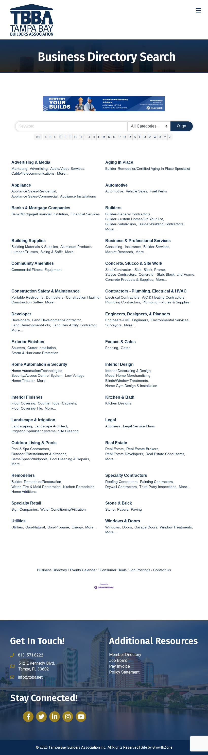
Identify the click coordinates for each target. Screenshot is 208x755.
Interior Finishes (27, 397)
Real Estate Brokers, (142, 449)
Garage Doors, (146, 527)
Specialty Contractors (126, 475)
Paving (136, 509)
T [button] (140, 136)
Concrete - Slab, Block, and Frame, (167, 274)
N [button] (109, 136)
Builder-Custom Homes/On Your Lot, (134, 219)
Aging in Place (119, 162)
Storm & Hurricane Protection (34, 353)
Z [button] (170, 136)
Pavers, (123, 509)
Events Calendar (83, 570)
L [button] (99, 136)
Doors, (127, 527)
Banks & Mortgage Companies (40, 208)
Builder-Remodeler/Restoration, (36, 482)
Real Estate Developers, (124, 454)
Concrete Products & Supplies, (129, 280)
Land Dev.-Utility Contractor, (75, 325)
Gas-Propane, (58, 527)
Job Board (118, 660)
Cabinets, (69, 403)
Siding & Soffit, (52, 252)
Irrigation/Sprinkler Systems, (34, 431)
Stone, (110, 509)
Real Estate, (115, 449)
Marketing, (19, 169)
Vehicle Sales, (137, 191)
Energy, (78, 527)
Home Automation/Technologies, (37, 371)
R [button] (130, 136)
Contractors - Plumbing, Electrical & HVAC (146, 291)
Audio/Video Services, (67, 169)
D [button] (60, 136)
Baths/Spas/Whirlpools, (29, 459)
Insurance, (133, 247)
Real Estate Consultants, (165, 454)
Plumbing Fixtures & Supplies (166, 302)
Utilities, (17, 527)
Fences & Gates (120, 342)
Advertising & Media (30, 162)
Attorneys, (113, 426)
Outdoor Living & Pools (34, 443)
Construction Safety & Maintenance (45, 291)
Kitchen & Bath (119, 397)
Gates (125, 348)
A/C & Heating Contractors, (163, 297)
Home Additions (24, 492)
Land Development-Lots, (31, 325)
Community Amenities (32, 263)
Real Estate (116, 443)
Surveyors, (114, 325)
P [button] (119, 136)
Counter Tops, (49, 403)
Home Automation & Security (39, 364)
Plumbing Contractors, (123, 302)
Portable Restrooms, (27, 297)
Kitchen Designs (118, 403)
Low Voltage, (75, 376)
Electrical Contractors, (123, 297)
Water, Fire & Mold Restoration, (36, 487)
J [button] (89, 136)
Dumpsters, (55, 297)
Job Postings (140, 570)
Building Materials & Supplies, (35, 247)
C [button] (55, 136)
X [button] (160, 136)
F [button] (70, 136)
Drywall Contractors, (121, 487)
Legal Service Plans (139, 426)
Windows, (113, 527)
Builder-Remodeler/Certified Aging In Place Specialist (147, 169)
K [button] (94, 136)
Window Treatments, (176, 527)
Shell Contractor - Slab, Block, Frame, (135, 270)
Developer (21, 314)
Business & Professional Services (138, 241)
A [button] (45, 136)
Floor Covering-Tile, (27, 408)
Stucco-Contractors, (121, 274)
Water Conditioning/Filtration (63, 509)
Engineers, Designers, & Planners (137, 314)
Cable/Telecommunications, (33, 173)
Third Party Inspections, (158, 487)
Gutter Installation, (42, 348)
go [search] (184, 126)
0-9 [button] (38, 136)
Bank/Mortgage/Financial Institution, (40, 214)
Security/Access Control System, (37, 376)
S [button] (135, 136)
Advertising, (39, 169)
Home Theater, (23, 381)
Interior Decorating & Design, (128, 371)
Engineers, (140, 320)
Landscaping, (22, 426)
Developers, (21, 320)
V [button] (150, 136)
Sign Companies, (25, 509)
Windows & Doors (122, 521)
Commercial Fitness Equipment (36, 270)
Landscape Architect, (51, 426)
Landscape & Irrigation (33, 420)
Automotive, (114, 191)
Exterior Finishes (27, 342)
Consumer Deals (113, 570)
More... (62, 173)
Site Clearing (68, 431)
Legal (110, 420)
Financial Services (85, 214)
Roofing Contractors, (121, 482)
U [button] (145, 136)
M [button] (104, 136)
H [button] (81, 136)
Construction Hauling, (83, 297)
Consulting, (114, 247)
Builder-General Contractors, (128, 214)
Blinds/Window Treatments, (127, 381)
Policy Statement (124, 672)
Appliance (21, 185)
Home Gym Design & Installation (131, 386)
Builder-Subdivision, (121, 224)
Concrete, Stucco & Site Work (133, 263)
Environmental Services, (170, 320)
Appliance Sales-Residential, (34, 191)
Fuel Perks (158, 191)
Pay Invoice (119, 666)
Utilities (18, 521)
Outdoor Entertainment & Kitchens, (39, 454)
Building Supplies (28, 241)
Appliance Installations (78, 196)
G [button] (75, 136)
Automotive (116, 185)
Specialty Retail (26, 503)
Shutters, (18, 348)
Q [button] (125, 136)
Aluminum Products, (76, 247)
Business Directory (52, 570)
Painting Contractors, (157, 482)
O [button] (114, 136)
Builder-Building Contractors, (161, 224)
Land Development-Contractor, (57, 320)
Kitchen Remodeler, (79, 487)
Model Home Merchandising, (128, 376)
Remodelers (23, 475)
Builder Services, (156, 247)
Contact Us (162, 570)
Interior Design (119, 364)
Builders (113, 208)
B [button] (50, 136)
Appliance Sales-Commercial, (35, 196)
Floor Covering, (23, 403)
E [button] (65, 136)
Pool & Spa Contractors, (30, 449)
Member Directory (125, 654)
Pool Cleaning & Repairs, (70, 459)
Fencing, (112, 348)
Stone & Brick (118, 503)
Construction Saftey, (27, 302)
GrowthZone (162, 747)
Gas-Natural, (35, 527)
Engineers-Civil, (117, 320)
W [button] (155, 136)
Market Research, (119, 252)
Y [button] (165, 136)
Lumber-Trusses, (25, 252)
